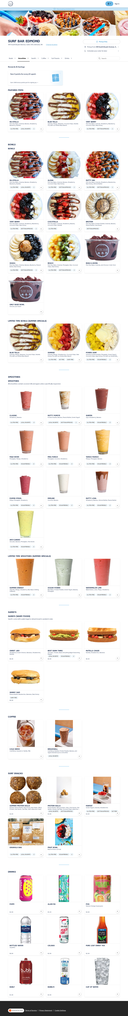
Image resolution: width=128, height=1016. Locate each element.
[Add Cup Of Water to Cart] (117, 994)
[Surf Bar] (10, 3)
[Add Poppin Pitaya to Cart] (41, 505)
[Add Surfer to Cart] (117, 422)
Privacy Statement (45, 1010)
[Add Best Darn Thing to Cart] (79, 658)
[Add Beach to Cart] (79, 270)
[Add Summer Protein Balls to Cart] (41, 813)
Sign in (117, 4)
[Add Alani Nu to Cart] (79, 911)
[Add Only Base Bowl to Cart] (41, 311)
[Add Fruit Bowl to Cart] (79, 854)
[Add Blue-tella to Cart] (79, 129)
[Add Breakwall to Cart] (79, 756)
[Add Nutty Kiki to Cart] (117, 187)
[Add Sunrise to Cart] (79, 359)
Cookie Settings (60, 1010)
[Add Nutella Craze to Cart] (117, 658)
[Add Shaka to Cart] (41, 270)
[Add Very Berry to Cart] (117, 129)
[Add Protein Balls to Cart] (79, 813)
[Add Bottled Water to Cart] (41, 952)
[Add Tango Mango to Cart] (117, 464)
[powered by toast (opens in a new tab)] (16, 1010)
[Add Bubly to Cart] (41, 994)
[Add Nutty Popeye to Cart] (79, 422)
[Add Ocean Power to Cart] (79, 595)
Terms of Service (31, 1010)
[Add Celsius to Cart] (79, 952)
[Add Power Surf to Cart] (117, 359)
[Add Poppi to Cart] (41, 911)
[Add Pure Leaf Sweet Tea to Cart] (117, 952)
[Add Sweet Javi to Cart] (41, 658)
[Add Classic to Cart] (41, 422)
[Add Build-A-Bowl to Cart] (117, 270)
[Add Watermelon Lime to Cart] (117, 595)
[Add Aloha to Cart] (79, 187)
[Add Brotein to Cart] (117, 228)
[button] (12, 58)
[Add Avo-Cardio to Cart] (41, 547)
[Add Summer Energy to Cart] (41, 595)
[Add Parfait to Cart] (117, 813)
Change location (51, 45)
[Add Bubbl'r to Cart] (79, 994)
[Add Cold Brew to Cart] (41, 756)
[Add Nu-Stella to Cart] (41, 129)
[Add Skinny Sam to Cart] (41, 699)
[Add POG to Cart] (117, 911)
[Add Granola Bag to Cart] (41, 854)
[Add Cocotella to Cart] (79, 228)
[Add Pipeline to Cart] (79, 505)
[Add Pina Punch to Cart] (79, 464)
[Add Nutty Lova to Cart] (117, 505)
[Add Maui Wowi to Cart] (41, 464)
